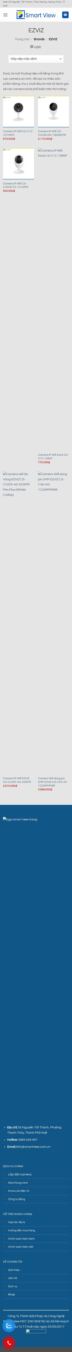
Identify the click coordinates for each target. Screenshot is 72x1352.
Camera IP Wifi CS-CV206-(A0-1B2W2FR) (52, 133)
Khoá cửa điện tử (18, 1190)
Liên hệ (12, 1278)
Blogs (11, 1294)
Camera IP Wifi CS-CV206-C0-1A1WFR (15, 185)
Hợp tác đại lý (16, 1222)
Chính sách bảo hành (21, 1238)
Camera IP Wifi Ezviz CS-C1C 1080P (53, 456)
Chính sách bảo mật (20, 1246)
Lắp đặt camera (20, 1174)
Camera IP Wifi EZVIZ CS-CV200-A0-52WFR (17, 780)
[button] (5, 15)
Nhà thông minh (18, 1182)
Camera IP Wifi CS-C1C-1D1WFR (18, 133)
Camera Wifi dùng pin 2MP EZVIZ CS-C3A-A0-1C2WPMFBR (53, 782)
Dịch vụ (12, 1286)
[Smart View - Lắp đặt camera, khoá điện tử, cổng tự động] (36, 14)
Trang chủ (22, 39)
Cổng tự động (16, 1199)
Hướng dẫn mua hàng (21, 1230)
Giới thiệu (14, 1269)
